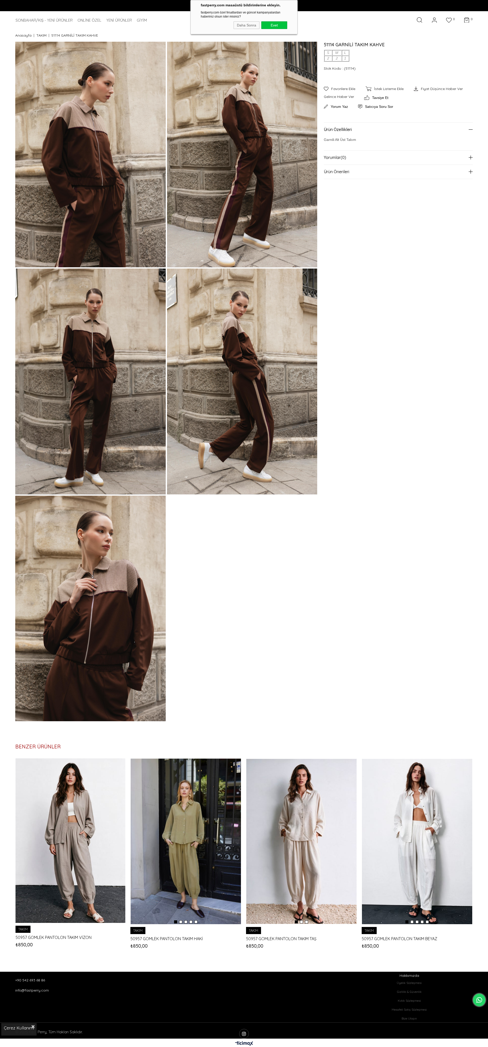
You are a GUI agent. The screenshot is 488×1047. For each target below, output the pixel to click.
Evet (274, 25)
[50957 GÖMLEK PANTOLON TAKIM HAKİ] (186, 841)
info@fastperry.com (32, 990)
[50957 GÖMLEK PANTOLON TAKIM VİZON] (70, 840)
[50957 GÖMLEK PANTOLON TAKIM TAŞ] (301, 841)
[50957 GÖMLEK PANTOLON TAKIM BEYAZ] (417, 841)
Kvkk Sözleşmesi (409, 1000)
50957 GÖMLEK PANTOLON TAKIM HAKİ (166, 939)
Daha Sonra (246, 25)
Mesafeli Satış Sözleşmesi (409, 1009)
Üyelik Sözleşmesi (409, 983)
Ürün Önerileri (336, 171)
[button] (175, 921)
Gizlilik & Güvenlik (409, 992)
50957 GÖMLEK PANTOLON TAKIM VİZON (54, 937)
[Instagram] (244, 1034)
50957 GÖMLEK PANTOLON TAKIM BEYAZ (399, 939)
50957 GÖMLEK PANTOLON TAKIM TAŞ (281, 939)
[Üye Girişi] (434, 20)
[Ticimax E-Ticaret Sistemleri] (244, 1043)
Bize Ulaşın (409, 1018)
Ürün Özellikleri (338, 129)
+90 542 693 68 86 (30, 980)
